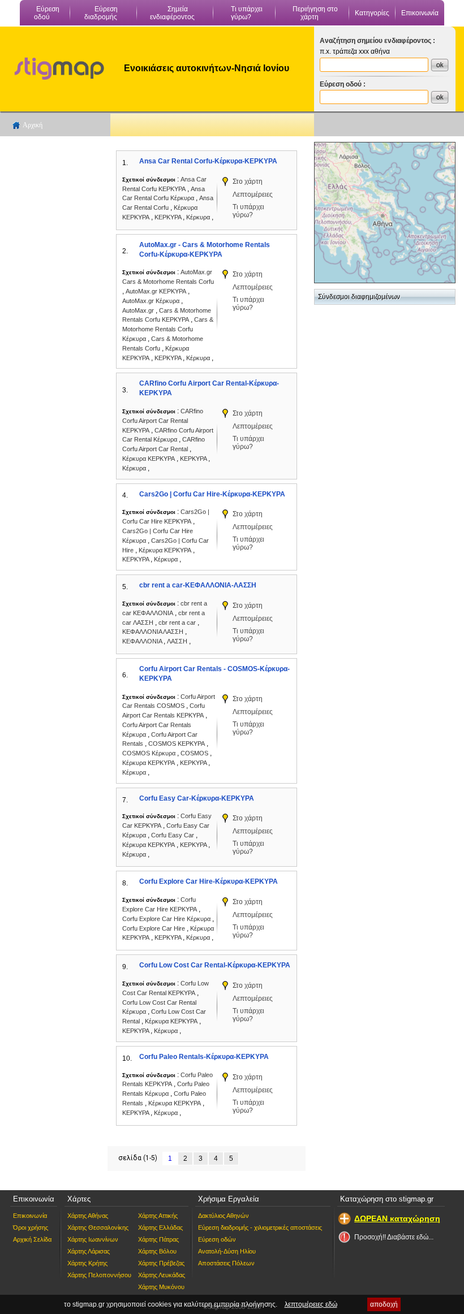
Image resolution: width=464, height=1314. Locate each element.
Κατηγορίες (372, 13)
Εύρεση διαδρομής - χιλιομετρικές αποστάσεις (260, 1227)
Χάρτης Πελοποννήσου (99, 1275)
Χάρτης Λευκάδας (161, 1275)
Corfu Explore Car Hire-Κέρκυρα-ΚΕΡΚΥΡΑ (208, 881)
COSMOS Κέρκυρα (148, 753)
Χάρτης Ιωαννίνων (92, 1239)
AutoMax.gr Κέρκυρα (150, 300)
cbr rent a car (177, 622)
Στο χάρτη (248, 181)
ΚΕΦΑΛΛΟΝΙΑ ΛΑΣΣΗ (152, 631)
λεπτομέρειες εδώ (311, 1304)
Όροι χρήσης (30, 1227)
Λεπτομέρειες (253, 194)
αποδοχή (384, 1304)
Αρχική (32, 125)
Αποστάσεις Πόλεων (226, 1263)
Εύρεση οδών (217, 1239)
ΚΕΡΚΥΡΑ (168, 217)
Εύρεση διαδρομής (101, 13)
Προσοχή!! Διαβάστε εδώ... (393, 1237)
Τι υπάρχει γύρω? (247, 13)
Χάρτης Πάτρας (158, 1239)
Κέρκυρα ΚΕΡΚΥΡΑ (148, 458)
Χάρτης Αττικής (158, 1215)
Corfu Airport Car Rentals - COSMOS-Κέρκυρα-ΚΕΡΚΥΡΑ (214, 673)
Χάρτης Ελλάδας (160, 1227)
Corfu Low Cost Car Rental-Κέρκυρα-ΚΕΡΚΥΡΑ (214, 965)
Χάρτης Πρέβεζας (161, 1263)
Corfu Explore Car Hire (154, 928)
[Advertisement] (53, 311)
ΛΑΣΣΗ (178, 641)
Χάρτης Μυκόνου (161, 1286)
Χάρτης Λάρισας (88, 1251)
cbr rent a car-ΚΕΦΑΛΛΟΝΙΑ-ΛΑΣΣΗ (197, 585)
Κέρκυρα (199, 217)
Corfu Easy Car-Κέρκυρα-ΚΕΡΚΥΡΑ (196, 798)
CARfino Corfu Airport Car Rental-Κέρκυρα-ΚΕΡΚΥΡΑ (209, 388)
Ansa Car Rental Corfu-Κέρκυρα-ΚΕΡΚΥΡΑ (208, 161)
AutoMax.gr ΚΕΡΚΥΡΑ (156, 291)
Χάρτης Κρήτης (87, 1263)
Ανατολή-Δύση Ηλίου (227, 1251)
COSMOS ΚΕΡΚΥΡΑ (176, 743)
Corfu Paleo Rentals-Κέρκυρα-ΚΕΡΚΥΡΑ (204, 1057)
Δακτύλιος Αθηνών (223, 1215)
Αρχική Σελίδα (32, 1239)
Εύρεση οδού (46, 13)
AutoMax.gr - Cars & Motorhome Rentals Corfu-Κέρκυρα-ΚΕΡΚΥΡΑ (204, 249)
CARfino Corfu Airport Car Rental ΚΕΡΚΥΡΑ (162, 421)
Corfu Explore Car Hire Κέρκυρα (166, 918)
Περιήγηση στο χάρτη (315, 13)
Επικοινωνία (420, 13)
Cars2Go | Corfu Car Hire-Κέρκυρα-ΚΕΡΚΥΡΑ (212, 494)
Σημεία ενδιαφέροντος (172, 13)
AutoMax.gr (139, 310)
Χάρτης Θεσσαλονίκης (97, 1227)
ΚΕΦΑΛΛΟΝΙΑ (143, 641)
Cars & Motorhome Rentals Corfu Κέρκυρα (167, 329)
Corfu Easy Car (173, 835)
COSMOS (195, 753)
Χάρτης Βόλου (157, 1251)
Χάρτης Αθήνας (87, 1215)
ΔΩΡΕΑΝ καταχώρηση (397, 1218)
